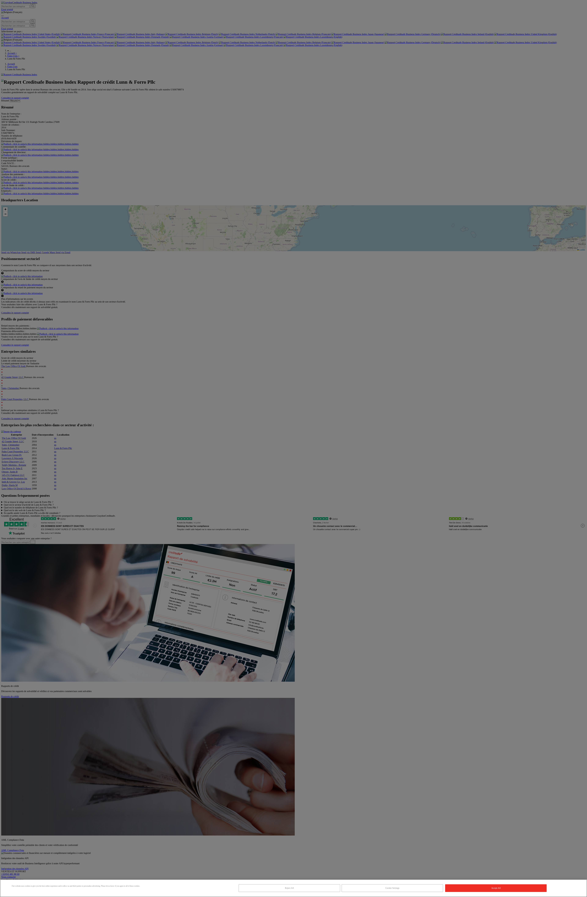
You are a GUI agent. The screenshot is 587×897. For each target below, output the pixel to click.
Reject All (289, 888)
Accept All (496, 888)
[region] (293, 888)
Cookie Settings (392, 888)
